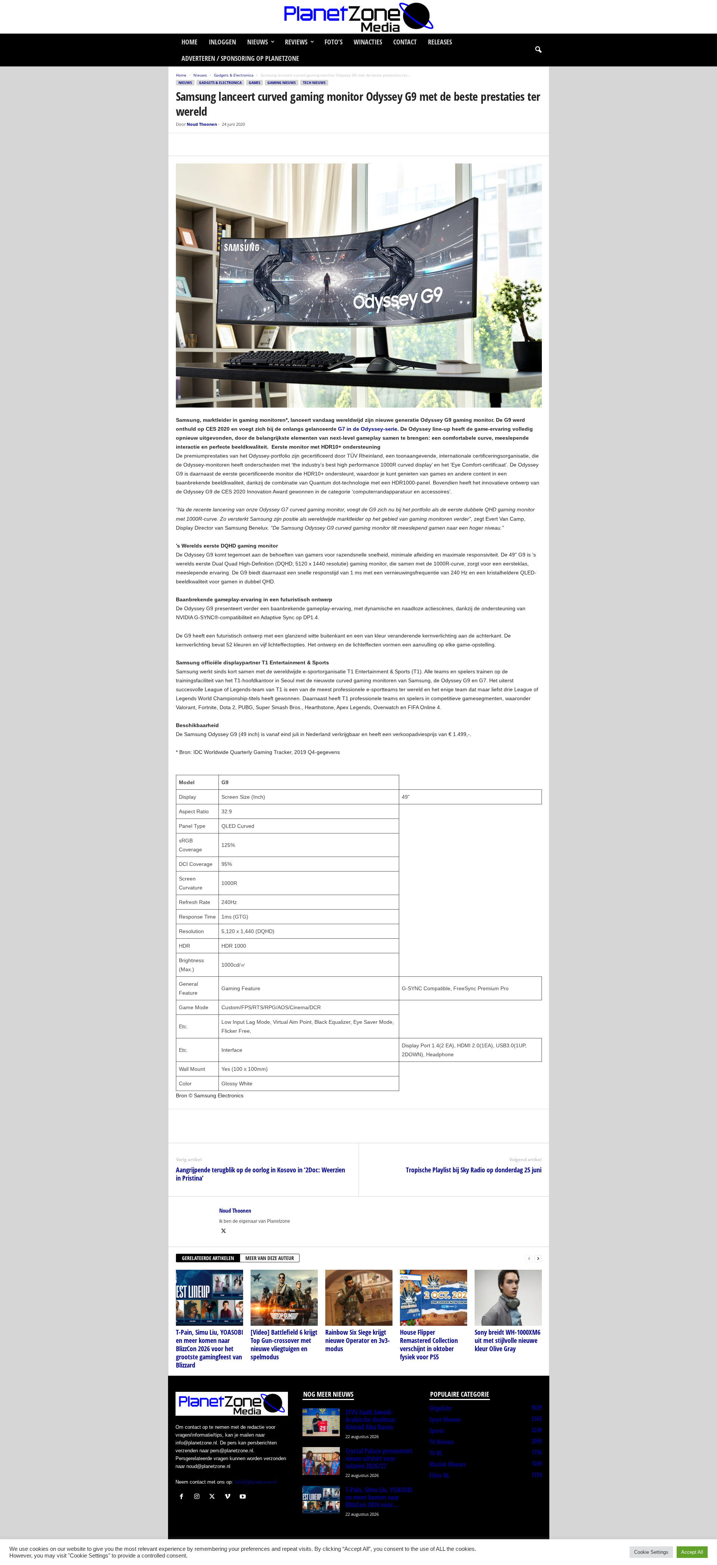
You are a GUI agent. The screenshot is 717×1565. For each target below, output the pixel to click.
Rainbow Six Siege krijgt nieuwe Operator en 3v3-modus (357, 1340)
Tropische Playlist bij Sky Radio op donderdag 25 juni (473, 1170)
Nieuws (257, 41)
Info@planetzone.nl (255, 1482)
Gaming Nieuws (281, 82)
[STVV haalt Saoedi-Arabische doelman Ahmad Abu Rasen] (321, 1422)
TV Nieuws (441, 1442)
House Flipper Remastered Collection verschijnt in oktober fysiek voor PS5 (429, 1344)
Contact (405, 41)
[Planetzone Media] (358, 17)
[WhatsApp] (217, 144)
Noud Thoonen (202, 124)
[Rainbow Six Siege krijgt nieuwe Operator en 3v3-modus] (358, 1298)
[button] (538, 50)
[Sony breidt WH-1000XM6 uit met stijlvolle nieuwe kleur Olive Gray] (508, 1298)
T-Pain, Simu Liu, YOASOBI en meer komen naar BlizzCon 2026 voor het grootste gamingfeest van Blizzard (209, 1348)
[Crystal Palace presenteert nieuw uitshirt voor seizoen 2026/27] (321, 1461)
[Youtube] (244, 1497)
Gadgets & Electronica (234, 75)
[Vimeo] (229, 1497)
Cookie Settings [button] (651, 1552)
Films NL (439, 1475)
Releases (440, 41)
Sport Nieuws (445, 1419)
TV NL (436, 1453)
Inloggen (222, 41)
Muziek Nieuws (447, 1464)
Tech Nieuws (314, 82)
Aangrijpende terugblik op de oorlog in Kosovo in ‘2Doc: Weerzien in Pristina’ (260, 1174)
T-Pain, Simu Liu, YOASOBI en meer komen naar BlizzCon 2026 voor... (379, 1497)
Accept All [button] (692, 1552)
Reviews (296, 41)
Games (254, 82)
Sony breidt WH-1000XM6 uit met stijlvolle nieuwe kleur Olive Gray (507, 1340)
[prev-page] (529, 1258)
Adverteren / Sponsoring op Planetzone (240, 58)
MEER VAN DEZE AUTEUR (269, 1258)
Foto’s (333, 41)
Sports (436, 1431)
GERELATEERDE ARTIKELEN (208, 1258)
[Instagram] (198, 1497)
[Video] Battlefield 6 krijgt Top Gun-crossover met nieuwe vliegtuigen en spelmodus (284, 1344)
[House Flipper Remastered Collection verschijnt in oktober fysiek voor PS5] (433, 1298)
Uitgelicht (440, 1408)
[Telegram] (234, 144)
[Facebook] (183, 144)
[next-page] (538, 1258)
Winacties (368, 41)
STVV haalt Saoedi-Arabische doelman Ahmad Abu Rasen (370, 1419)
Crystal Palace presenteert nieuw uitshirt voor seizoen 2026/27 (379, 1458)
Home (189, 41)
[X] (200, 144)
